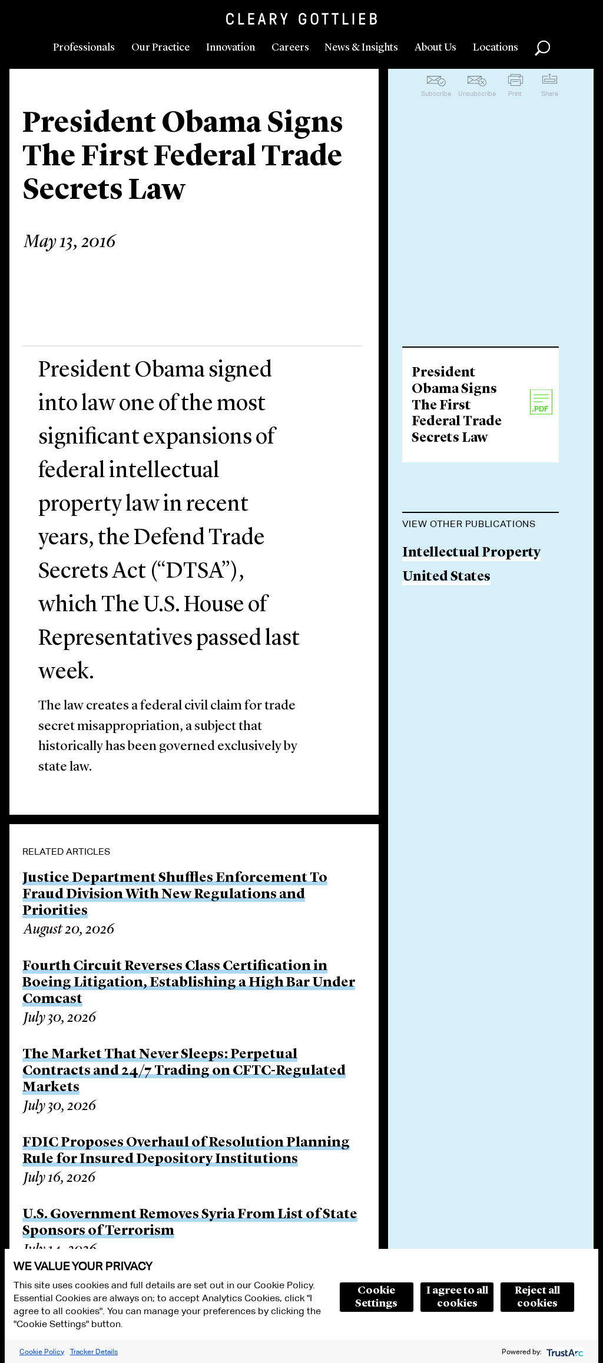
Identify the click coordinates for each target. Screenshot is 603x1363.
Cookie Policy (41, 1351)
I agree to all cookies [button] (457, 1297)
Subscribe (436, 93)
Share (549, 93)
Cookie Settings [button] (376, 1297)
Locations (495, 47)
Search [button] (542, 48)
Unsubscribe (477, 93)
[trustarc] (564, 1351)
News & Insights (361, 47)
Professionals (84, 47)
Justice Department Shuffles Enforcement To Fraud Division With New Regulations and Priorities (174, 894)
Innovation (230, 47)
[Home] (301, 19)
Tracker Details (94, 1351)
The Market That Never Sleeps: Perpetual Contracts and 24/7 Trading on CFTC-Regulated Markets (184, 1071)
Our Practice (160, 47)
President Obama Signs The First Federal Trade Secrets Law (457, 405)
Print (515, 93)
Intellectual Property (471, 553)
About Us (435, 47)
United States (446, 577)
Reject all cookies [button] (537, 1297)
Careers (290, 47)
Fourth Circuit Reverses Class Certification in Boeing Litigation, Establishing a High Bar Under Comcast (188, 983)
